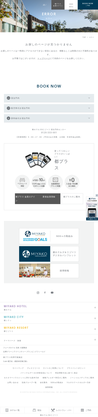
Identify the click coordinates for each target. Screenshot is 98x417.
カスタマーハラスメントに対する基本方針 (21, 378)
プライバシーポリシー (76, 368)
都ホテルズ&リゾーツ (49, 415)
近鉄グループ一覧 (29, 382)
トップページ (43, 58)
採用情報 (49, 387)
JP (44, 4)
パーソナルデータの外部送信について (36, 373)
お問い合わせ (13, 382)
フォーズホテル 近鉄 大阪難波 (15, 348)
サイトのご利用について (53, 368)
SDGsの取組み (57, 382)
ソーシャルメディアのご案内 (82, 378)
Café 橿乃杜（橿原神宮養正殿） (15, 361)
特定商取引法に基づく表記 (66, 373)
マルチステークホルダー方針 (78, 382)
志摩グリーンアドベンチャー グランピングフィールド (24, 352)
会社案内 (43, 382)
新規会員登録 (49, 197)
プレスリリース (33, 368)
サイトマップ (18, 368)
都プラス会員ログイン (58, 4)
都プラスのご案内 (71, 197)
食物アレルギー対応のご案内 (55, 378)
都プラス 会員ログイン (25, 198)
